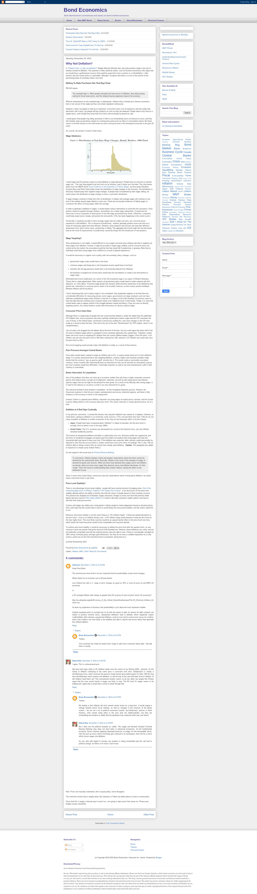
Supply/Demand (177, 225)
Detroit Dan (77, 661)
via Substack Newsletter (172, 126)
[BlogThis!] (110, 548)
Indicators (187, 181)
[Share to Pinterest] (118, 548)
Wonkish (179, 231)
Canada (187, 152)
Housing (165, 180)
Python (165, 212)
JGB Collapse (176, 189)
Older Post (149, 814)
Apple (164, 99)
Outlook (173, 200)
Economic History (170, 167)
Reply (74, 626)
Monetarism (166, 198)
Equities (179, 170)
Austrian (187, 142)
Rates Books (103, 20)
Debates (188, 162)
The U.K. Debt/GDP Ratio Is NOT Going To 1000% (85, 41)
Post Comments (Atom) (115, 823)
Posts (69, 845)
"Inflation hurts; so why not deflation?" (82, 68)
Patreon (181, 200)
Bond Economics (85, 10)
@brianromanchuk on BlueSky (175, 35)
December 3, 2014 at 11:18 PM (101, 723)
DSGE (188, 164)
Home (69, 20)
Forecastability (178, 176)
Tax (185, 225)
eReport (188, 170)
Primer (187, 209)
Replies (78, 631)
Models (187, 194)
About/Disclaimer (134, 20)
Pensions (177, 202)
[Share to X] (113, 548)
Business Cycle (172, 152)
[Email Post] (103, 548)
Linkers (187, 191)
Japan (164, 189)
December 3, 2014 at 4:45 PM (93, 661)
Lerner (180, 191)
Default (165, 165)
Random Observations (74, 37)
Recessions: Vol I (169, 52)
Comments (71, 850)
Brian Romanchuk (86, 635)
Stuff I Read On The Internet (95, 551)
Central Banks (176, 155)
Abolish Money (168, 72)
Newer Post (71, 814)
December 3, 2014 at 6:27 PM (109, 697)
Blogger (159, 858)
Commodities (167, 159)
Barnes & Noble (168, 90)
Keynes (188, 189)
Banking (166, 145)
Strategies (165, 222)
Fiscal (166, 175)
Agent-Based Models (182, 140)
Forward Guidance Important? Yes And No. (82, 49)
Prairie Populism (178, 210)
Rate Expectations (171, 214)
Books (118, 20)
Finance (187, 172)
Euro (164, 172)
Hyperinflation (176, 181)
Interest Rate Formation (183, 186)
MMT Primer (167, 48)
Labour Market (169, 191)
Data (183, 162)
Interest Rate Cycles (170, 63)
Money (174, 197)
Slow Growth (185, 219)
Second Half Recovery (181, 217)
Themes (134, 847)
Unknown (76, 565)
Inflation (75, 551)
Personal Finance (156, 20)
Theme (174, 228)
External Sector (175, 172)
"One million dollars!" (93, 498)
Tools (180, 228)
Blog (177, 145)
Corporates (167, 162)
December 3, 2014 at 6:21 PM (109, 635)
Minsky (165, 195)
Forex (188, 175)
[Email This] (108, 548)
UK (184, 228)
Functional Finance (169, 178)
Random (188, 212)
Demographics (176, 165)
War (174, 231)
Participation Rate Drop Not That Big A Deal (83, 33)
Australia (176, 142)
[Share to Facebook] (115, 548)
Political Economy (178, 207)
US (189, 227)
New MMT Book (85, 20)
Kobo (164, 94)
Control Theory (183, 159)
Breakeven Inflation (170, 68)
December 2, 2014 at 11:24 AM (93, 565)
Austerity (165, 142)
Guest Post (187, 178)
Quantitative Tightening (177, 212)
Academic (166, 140)
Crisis (176, 161)
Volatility (170, 231)
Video (164, 231)
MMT (81, 551)
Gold (180, 178)
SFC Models (167, 77)
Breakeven (187, 149)
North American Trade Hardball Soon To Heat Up (84, 45)
